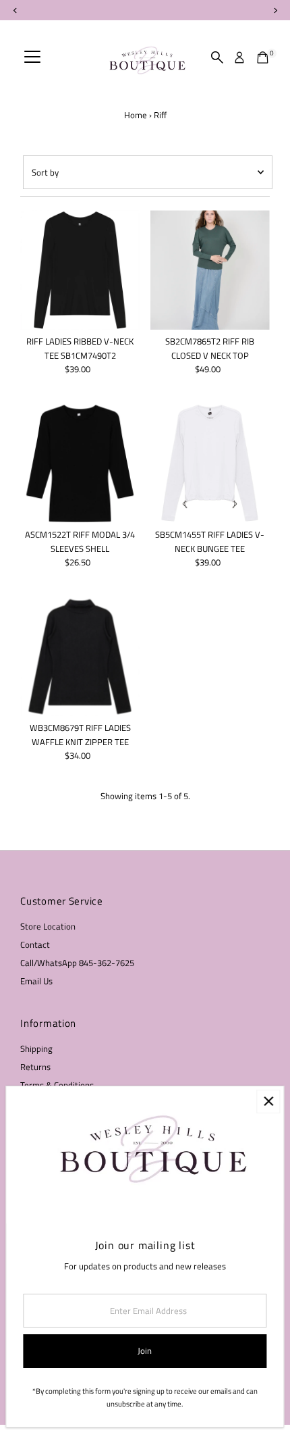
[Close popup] (268, 1101)
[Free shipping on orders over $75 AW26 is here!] (145, 10)
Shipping (36, 1048)
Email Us (36, 981)
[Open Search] (217, 57)
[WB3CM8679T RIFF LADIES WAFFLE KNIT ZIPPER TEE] (80, 656)
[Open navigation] (32, 57)
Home (135, 115)
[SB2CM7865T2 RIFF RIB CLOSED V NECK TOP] (210, 270)
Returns (35, 1067)
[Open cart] (263, 57)
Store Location (48, 926)
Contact (35, 944)
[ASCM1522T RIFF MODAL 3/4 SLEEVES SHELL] (80, 463)
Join (145, 1350)
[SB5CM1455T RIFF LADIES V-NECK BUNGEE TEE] (210, 463)
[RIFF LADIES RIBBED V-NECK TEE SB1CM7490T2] (80, 270)
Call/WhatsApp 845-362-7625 (77, 963)
